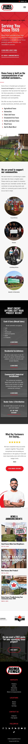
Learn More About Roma (9, 50)
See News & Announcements (10, 55)
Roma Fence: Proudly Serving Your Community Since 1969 (12, 598)
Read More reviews (14, 468)
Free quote (14, 650)
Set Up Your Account (14, 412)
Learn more (14, 342)
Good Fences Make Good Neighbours (12, 544)
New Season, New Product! (9, 570)
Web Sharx (17, 741)
